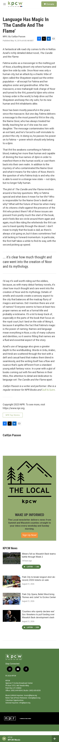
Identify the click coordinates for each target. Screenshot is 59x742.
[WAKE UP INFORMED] (29, 482)
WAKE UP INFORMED (29, 515)
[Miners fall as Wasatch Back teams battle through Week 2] (12, 558)
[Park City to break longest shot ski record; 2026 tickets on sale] (12, 581)
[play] (4, 738)
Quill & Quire (48, 389)
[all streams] (55, 738)
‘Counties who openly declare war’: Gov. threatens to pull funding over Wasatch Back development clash (38, 614)
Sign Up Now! (29, 535)
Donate (50, 4)
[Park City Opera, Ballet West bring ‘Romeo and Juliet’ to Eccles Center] (12, 599)
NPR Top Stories (13, 415)
